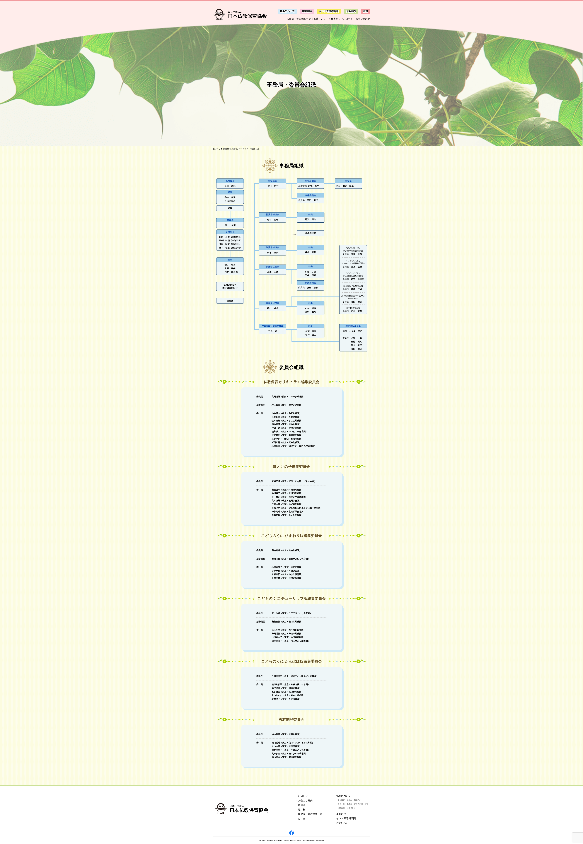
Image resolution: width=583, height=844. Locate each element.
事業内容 (307, 11)
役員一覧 (341, 804)
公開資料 (341, 808)
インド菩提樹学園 (329, 11)
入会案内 (351, 11)
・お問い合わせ (342, 823)
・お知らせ (302, 796)
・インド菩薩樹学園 (345, 818)
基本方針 (357, 800)
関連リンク (320, 18)
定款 (366, 804)
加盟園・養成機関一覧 (299, 18)
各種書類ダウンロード (341, 18)
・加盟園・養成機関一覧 (309, 814)
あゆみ (349, 800)
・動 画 (300, 818)
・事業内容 (340, 814)
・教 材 (300, 809)
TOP (214, 149)
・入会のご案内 (304, 800)
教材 (365, 11)
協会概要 (341, 800)
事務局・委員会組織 (355, 804)
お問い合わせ (363, 18)
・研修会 (300, 805)
